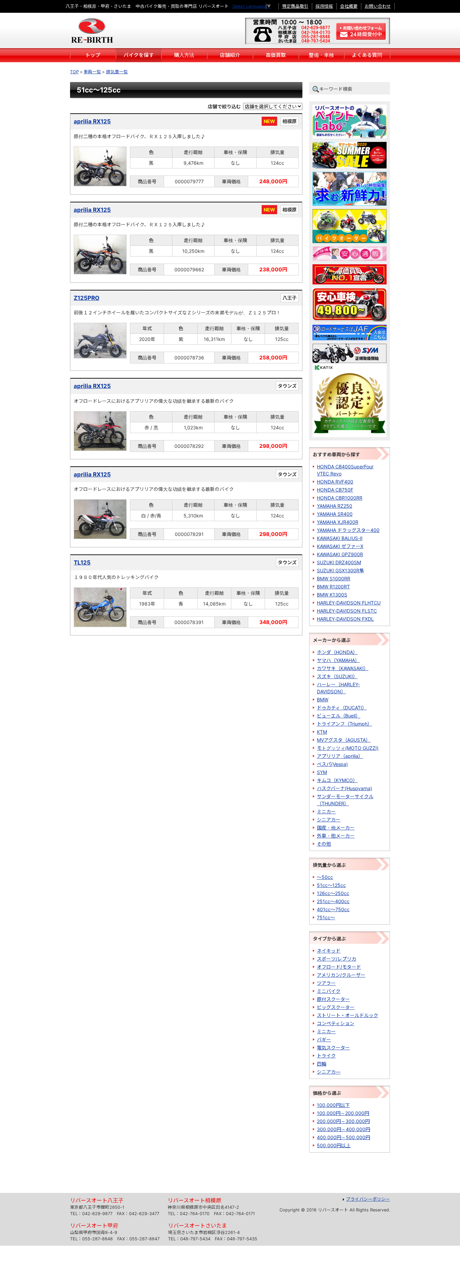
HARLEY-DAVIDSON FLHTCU (349, 603)
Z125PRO (86, 298)
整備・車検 (321, 55)
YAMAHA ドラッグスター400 (348, 530)
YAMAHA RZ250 (334, 506)
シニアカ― (328, 1072)
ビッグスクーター (336, 1007)
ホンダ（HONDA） (337, 652)
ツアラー (326, 983)
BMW (322, 699)
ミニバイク (328, 991)
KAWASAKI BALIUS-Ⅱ (339, 538)
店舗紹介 (230, 55)
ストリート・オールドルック (347, 1015)
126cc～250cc (333, 893)
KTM (322, 732)
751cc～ (326, 917)
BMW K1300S (332, 594)
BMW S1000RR (333, 578)
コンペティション (335, 1023)
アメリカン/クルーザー (341, 975)
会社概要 (349, 6)
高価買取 (276, 55)
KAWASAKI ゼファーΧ (340, 546)
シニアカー (328, 819)
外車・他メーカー (336, 836)
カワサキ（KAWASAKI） (342, 668)
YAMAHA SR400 (335, 514)
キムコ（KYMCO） (337, 780)
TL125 (82, 562)
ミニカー (326, 811)
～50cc (325, 877)
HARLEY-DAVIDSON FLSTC (347, 611)
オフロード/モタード (339, 967)
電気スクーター (333, 1047)
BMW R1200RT (333, 586)
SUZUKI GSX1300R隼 (340, 570)
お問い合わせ (378, 6)
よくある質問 (367, 55)
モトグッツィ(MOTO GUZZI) (348, 748)
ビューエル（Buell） (338, 716)
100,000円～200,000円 (343, 1113)
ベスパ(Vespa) (332, 764)
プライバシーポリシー (368, 1199)
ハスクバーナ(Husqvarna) (344, 788)
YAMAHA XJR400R (337, 522)
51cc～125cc (331, 885)
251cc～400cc (333, 901)
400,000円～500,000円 (343, 1137)
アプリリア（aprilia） (340, 756)
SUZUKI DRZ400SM (339, 562)
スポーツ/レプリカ (336, 959)
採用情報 (324, 6)
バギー (324, 1039)
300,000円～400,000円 (343, 1129)
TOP (74, 71)
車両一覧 (92, 71)
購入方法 (184, 55)
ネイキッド (328, 951)
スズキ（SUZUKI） (337, 676)
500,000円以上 (334, 1145)
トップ (92, 55)
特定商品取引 (295, 6)
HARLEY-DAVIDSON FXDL (345, 619)
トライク (326, 1055)
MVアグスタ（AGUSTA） (343, 740)
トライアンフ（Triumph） (344, 724)
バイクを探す (139, 55)
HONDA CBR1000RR (339, 498)
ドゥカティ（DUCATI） (342, 707)
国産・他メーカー (336, 827)
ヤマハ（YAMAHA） (338, 660)
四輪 (321, 1064)
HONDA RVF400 (335, 482)
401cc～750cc (333, 909)
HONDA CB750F (335, 490)
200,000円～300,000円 (343, 1121)
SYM (322, 772)
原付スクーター (333, 999)
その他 (324, 844)
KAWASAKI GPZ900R (340, 554)
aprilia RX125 (92, 121)
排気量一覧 (117, 71)
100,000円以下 (333, 1105)
